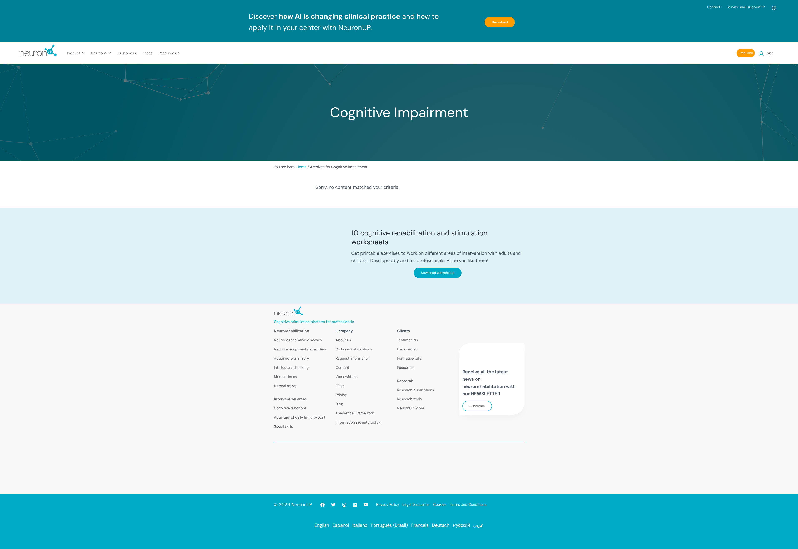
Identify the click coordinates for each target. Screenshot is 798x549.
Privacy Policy (387, 504)
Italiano (360, 525)
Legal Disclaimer (416, 504)
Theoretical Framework (355, 413)
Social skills (283, 426)
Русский (461, 525)
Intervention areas (290, 399)
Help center (407, 349)
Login (769, 53)
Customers (127, 53)
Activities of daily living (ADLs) (299, 417)
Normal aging (285, 386)
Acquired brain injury (291, 358)
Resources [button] (167, 53)
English (322, 525)
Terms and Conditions (468, 504)
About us (343, 340)
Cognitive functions (290, 408)
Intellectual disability (291, 367)
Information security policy (358, 422)
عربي (478, 525)
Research (405, 381)
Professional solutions (354, 349)
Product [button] (73, 53)
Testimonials (407, 340)
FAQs (340, 386)
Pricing (341, 394)
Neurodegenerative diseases (298, 340)
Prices (147, 53)
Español (341, 525)
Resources (405, 367)
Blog (339, 404)
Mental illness (285, 376)
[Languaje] (774, 7)
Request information (353, 358)
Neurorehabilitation (291, 331)
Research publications (415, 390)
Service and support (744, 7)
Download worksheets (437, 273)
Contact (713, 7)
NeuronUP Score (410, 408)
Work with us (346, 376)
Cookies (440, 504)
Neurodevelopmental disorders (300, 349)
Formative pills (409, 358)
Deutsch (440, 525)
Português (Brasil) (389, 525)
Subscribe (477, 406)
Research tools (409, 399)
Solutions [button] (99, 53)
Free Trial (746, 53)
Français (420, 525)
